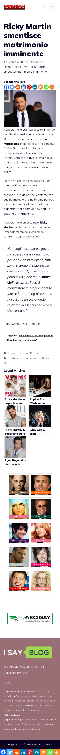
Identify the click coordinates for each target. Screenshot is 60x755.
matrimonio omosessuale (24, 358)
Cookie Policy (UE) (15, 672)
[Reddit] (17, 87)
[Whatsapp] (46, 87)
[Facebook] (6, 87)
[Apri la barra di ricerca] (44, 7)
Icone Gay (20, 66)
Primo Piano (30, 353)
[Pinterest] (29, 87)
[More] (51, 87)
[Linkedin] (23, 87)
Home (7, 66)
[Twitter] (12, 87)
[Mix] (40, 87)
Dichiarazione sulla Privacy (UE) (24, 666)
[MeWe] (34, 87)
